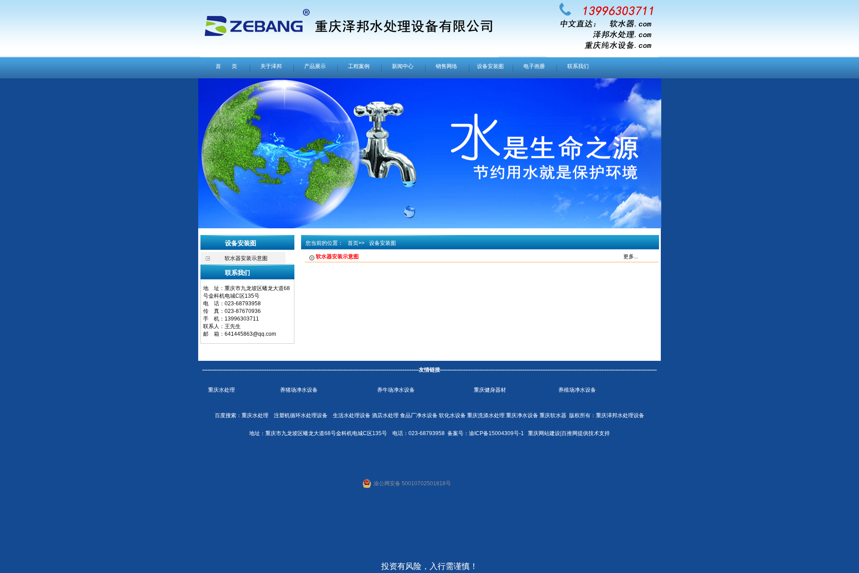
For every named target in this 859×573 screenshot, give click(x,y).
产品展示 (315, 66)
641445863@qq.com (250, 334)
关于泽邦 (271, 66)
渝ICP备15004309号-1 (496, 433)
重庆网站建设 (544, 433)
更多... (630, 256)
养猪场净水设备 (299, 390)
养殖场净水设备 (577, 390)
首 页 (226, 66)
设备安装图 (490, 66)
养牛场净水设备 (396, 390)
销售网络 (446, 66)
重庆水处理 (221, 390)
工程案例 (359, 66)
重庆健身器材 (490, 390)
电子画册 (534, 66)
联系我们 (578, 66)
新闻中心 (402, 66)
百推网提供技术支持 (585, 433)
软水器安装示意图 (246, 258)
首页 (353, 243)
